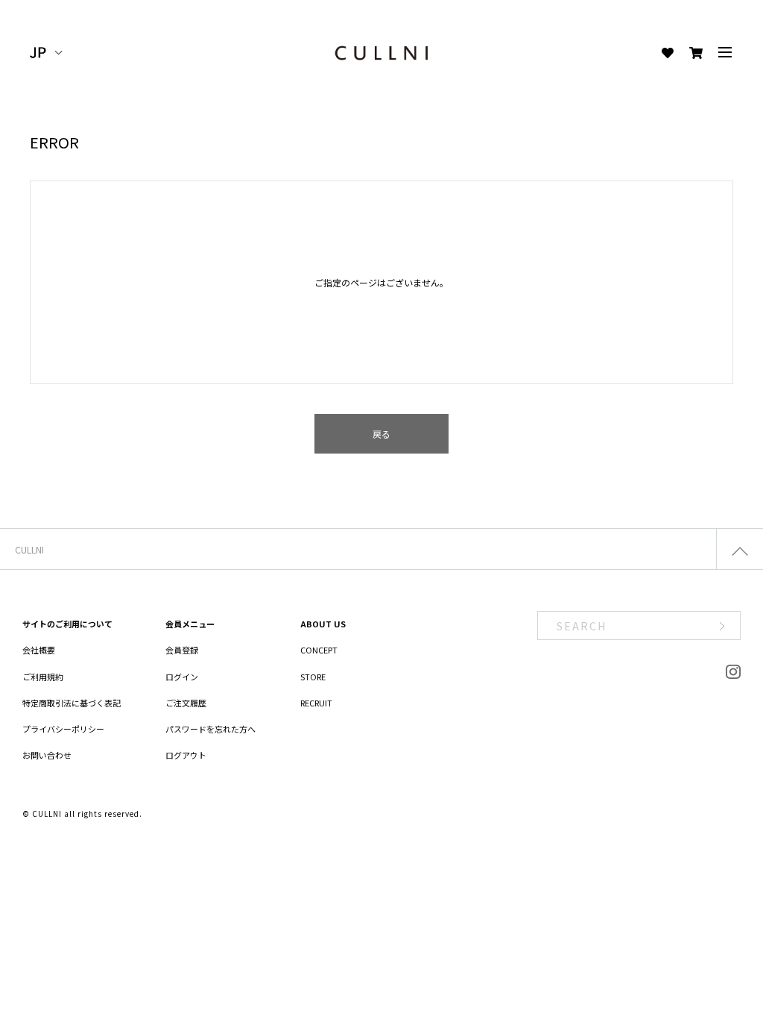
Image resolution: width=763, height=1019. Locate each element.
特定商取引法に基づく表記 (71, 703)
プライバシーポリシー (63, 729)
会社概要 (38, 650)
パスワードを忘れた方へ (210, 729)
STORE (313, 677)
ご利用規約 (42, 677)
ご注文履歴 (185, 703)
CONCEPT (319, 650)
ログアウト (185, 755)
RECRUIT (316, 703)
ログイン (181, 677)
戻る (381, 433)
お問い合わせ (47, 755)
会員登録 (181, 650)
